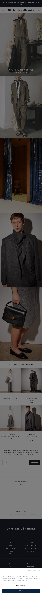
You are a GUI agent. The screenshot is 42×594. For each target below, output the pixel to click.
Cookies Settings (21, 585)
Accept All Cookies (21, 591)
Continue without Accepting (34, 570)
